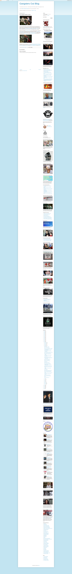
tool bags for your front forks (46, 120)
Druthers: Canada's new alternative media (48, 528)
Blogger (39, 565)
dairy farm (39, 45)
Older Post (40, 69)
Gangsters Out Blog (29, 3)
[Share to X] (30, 47)
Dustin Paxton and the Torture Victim (49, 444)
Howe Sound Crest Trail (46, 346)
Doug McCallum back (32, 33)
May (44, 380)
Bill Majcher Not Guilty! (46, 71)
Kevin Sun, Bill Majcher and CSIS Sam (48, 74)
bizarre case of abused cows (33, 45)
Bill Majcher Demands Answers (47, 69)
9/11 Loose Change (46, 558)
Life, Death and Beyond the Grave (47, 216)
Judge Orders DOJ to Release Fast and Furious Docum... (48, 357)
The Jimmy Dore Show (46, 531)
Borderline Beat (45, 524)
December (45, 342)
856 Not (45, 376)
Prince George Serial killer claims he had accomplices (48, 349)
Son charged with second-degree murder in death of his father (31, 28)
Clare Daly (45, 548)
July (44, 378)
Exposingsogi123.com (46, 540)
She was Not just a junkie (46, 347)
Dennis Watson (49, 125)
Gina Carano (45, 530)
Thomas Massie (45, 547)
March (45, 382)
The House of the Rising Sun (47, 301)
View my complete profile (49, 126)
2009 (44, 388)
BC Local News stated (27, 30)
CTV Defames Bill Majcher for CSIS (47, 72)
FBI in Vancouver (48, 471)
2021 (44, 335)
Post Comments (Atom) (24, 70)
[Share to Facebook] (31, 47)
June (44, 379)
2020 (44, 336)
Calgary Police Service (46, 545)
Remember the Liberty (46, 559)
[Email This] (29, 47)
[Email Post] (27, 47)
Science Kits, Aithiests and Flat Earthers (48, 239)
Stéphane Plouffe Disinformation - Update (49, 457)
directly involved (26, 45)
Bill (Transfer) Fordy (26, 33)
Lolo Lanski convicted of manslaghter (49, 453)
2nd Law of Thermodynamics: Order (47, 240)
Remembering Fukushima (47, 362)
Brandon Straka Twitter (46, 533)
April (44, 381)
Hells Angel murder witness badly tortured (49, 439)
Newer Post (21, 69)
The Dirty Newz (45, 541)
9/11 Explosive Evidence (46, 560)
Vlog (35, 10)
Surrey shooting (45, 369)
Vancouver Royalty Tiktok (46, 551)
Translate (48, 15)
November (45, 343)
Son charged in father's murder (47, 363)
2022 (44, 334)
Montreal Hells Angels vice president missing (49, 434)
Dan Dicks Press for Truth (46, 525)
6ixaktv (44, 537)
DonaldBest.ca (45, 535)
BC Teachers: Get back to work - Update (48, 348)
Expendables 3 (45, 361)
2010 (44, 387)
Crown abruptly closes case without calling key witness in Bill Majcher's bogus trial (48, 79)
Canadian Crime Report (46, 550)
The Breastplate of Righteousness (47, 299)
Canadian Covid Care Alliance (47, 527)
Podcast (33, 10)
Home (30, 69)
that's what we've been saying (33, 32)
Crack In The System (46, 556)
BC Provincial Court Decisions (47, 538)
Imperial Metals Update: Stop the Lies (48, 370)
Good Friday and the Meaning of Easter (48, 217)
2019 (44, 337)
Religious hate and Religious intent (47, 213)
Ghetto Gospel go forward (25, 8)
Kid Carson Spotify (45, 544)
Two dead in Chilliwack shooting (47, 371)
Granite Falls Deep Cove (46, 377)
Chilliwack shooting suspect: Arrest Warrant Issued (47, 364)
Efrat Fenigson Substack (46, 543)
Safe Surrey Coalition (46, 553)
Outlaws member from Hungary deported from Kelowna (49, 467)
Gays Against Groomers (46, 534)
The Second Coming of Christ (47, 214)
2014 (44, 341)
